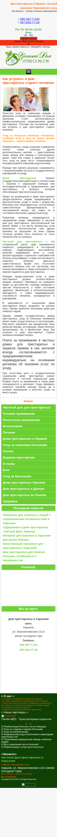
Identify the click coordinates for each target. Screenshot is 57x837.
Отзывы (9, 463)
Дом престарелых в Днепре (23, 488)
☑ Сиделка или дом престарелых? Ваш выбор (21, 710)
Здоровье (10, 501)
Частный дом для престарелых (26, 407)
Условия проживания (19, 413)
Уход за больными (17, 476)
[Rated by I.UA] (28, 786)
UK (26, 35)
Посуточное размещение (21, 420)
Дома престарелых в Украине (25, 438)
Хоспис (8, 451)
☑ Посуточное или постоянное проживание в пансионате (26, 703)
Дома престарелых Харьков (24, 482)
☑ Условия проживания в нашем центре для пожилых (24, 701)
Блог (6, 470)
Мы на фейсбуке (8, 777)
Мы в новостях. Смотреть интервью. (17, 774)
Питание (9, 432)
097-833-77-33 (30, 22)
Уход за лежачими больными (25, 445)
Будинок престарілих (19, 457)
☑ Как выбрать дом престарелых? (16, 707)
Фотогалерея (12, 426)
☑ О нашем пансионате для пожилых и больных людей (25, 705)
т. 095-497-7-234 (8, 765)
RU (31, 35)
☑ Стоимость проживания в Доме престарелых (21, 699)
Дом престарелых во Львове (24, 495)
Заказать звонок (28, 38)
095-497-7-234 (30, 19)
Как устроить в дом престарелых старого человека (28, 81)
